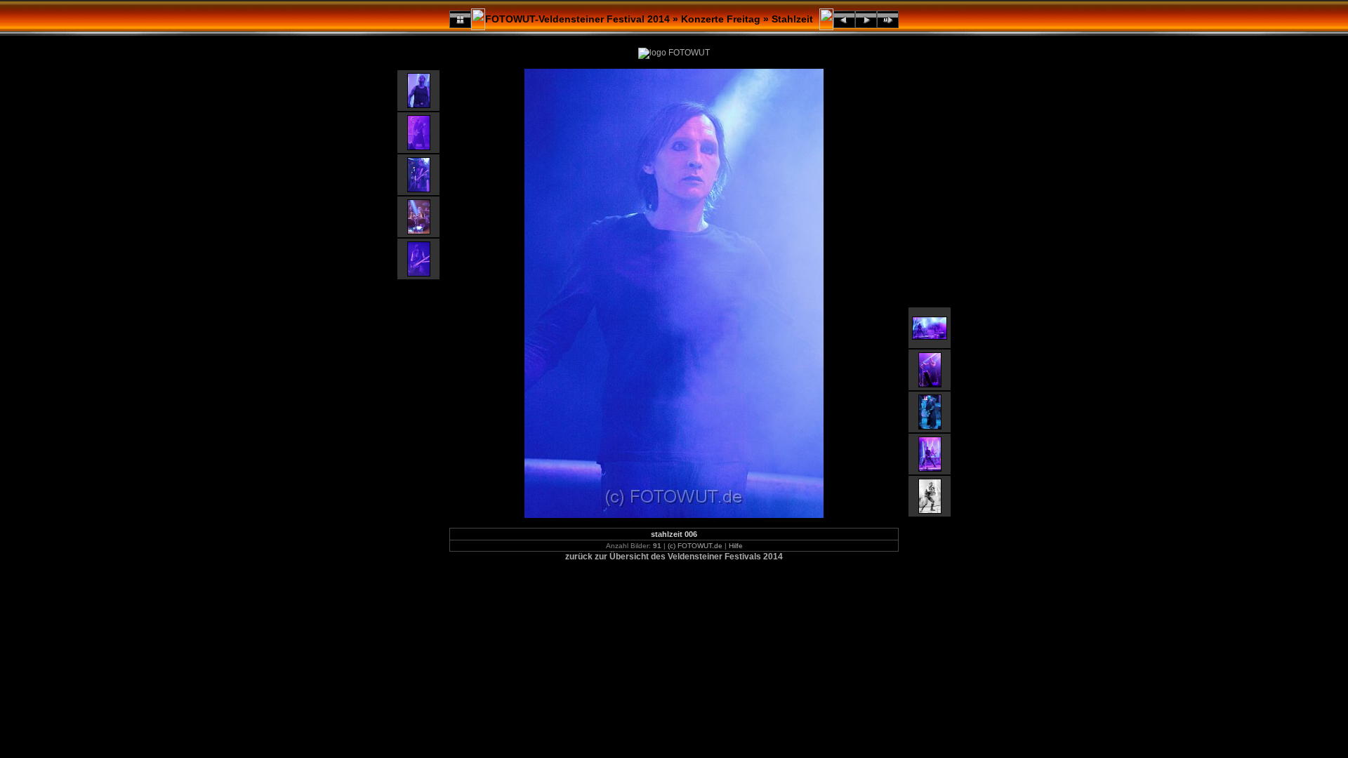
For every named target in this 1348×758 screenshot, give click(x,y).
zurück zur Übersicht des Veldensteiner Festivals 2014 (674, 556)
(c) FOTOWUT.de (695, 546)
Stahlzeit (792, 19)
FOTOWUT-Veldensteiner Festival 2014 (577, 19)
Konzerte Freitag (720, 19)
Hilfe (736, 546)
